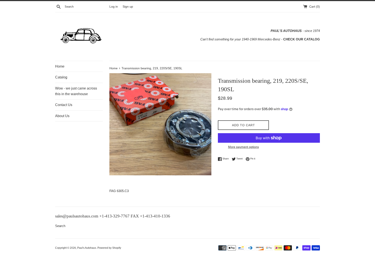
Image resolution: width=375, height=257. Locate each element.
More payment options (243, 147)
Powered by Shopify (109, 247)
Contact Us (63, 105)
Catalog (61, 77)
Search (60, 226)
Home (59, 66)
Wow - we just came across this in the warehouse (76, 91)
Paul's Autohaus (86, 247)
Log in (113, 6)
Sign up (128, 6)
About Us (62, 116)
